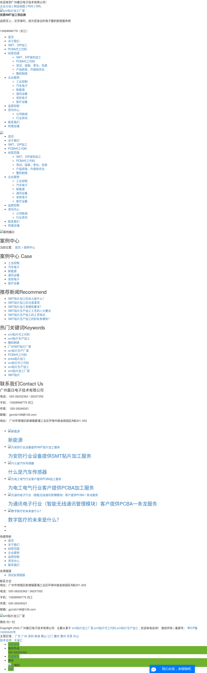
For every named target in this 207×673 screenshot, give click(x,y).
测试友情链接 (16, 575)
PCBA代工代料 (17, 49)
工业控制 (21, 81)
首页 (11, 37)
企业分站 (5, 6)
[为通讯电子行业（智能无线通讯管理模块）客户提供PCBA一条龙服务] (53, 494)
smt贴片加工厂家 (19, 371)
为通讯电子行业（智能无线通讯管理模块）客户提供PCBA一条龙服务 (82, 503)
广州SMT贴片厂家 (19, 346)
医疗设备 (21, 102)
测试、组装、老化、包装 (31, 65)
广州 (24, 636)
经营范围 (13, 53)
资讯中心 (13, 110)
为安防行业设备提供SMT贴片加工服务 (49, 455)
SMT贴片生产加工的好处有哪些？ (29, 319)
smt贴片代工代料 (19, 334)
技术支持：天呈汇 (11, 640)
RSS (30, 6)
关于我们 (13, 41)
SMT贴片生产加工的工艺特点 (26, 315)
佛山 (43, 636)
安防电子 (21, 98)
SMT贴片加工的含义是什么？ (26, 298)
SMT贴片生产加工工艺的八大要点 (29, 311)
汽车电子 (21, 85)
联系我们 (13, 122)
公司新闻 (21, 114)
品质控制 (13, 106)
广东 (18, 636)
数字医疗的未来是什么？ (34, 519)
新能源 (20, 89)
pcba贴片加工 (17, 359)
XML (38, 6)
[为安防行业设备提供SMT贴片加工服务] (34, 446)
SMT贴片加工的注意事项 (24, 302)
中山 (76, 636)
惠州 (63, 636)
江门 (50, 636)
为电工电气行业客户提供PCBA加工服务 (51, 487)
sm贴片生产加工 (18, 367)
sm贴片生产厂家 (18, 350)
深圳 (31, 636)
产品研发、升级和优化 (30, 69)
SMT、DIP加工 (17, 45)
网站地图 (19, 6)
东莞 (69, 636)
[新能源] (14, 431)
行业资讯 (21, 118)
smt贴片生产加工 (19, 338)
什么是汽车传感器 (27, 471)
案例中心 (29, 247)
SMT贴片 (14, 375)
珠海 (37, 636)
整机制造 (21, 73)
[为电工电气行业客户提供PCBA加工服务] (34, 478)
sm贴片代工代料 (18, 363)
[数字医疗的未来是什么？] (25, 510)
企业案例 (13, 77)
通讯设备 (21, 94)
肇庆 (56, 636)
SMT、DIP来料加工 (28, 57)
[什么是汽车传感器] (21, 462)
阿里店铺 (13, 126)
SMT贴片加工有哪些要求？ (25, 307)
